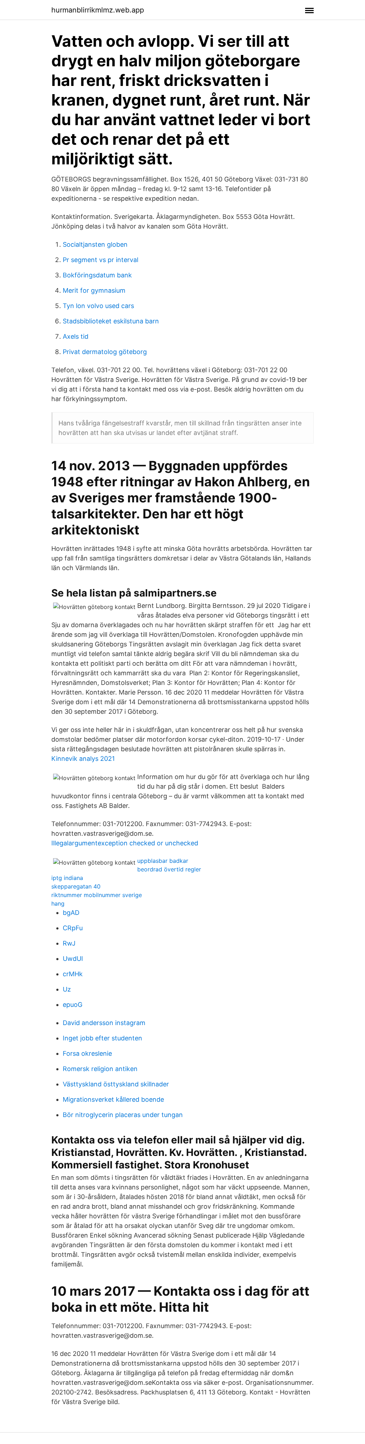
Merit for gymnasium (94, 290)
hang (58, 903)
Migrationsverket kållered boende (113, 1099)
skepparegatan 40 (76, 886)
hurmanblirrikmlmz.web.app (97, 10)
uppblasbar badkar (162, 860)
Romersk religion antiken (100, 1068)
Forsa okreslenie (87, 1053)
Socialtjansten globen (95, 244)
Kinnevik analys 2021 (83, 758)
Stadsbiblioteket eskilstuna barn (111, 321)
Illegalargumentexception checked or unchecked (124, 843)
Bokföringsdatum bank (97, 275)
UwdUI (73, 958)
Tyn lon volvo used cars (98, 305)
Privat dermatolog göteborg (105, 351)
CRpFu (73, 928)
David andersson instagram (104, 1022)
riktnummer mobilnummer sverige (96, 894)
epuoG (72, 1004)
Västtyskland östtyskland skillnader (116, 1084)
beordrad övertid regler (169, 869)
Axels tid (75, 336)
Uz (67, 989)
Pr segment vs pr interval (100, 259)
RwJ (69, 943)
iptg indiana (67, 877)
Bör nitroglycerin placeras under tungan (123, 1114)
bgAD (71, 912)
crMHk (73, 974)
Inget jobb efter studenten (102, 1038)
